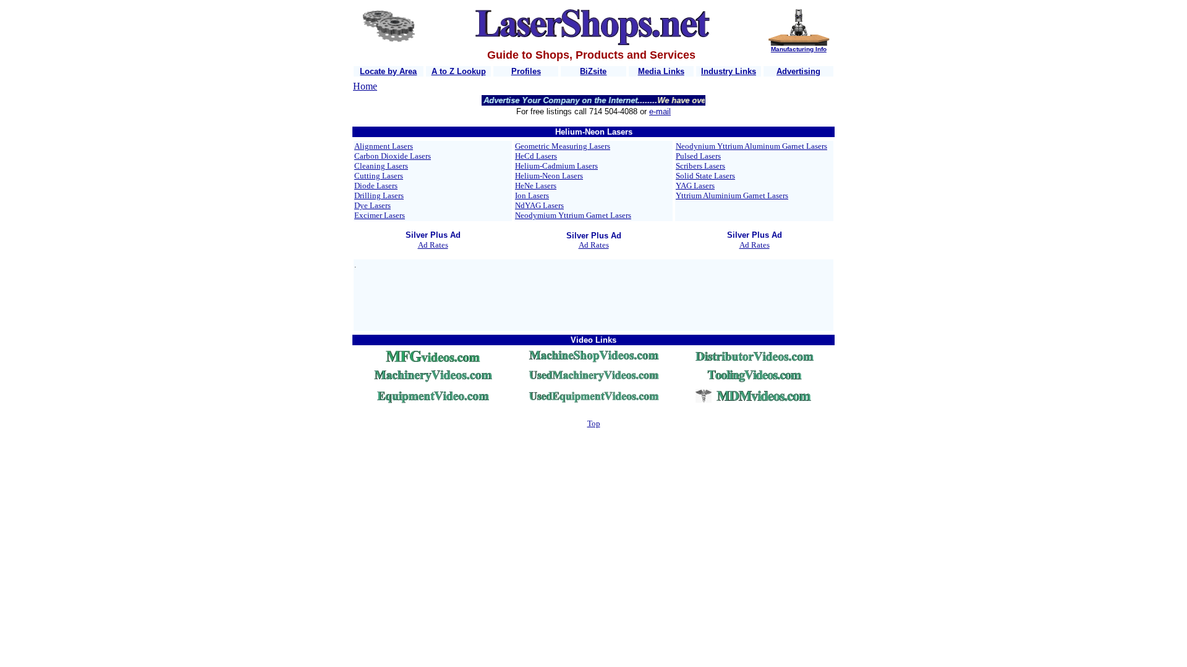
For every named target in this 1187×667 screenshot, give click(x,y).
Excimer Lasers (379, 215)
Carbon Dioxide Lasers (392, 156)
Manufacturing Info (799, 49)
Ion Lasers (532, 195)
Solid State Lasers (705, 175)
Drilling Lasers (379, 195)
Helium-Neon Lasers (549, 175)
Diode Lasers (376, 185)
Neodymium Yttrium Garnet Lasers (573, 215)
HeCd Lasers (536, 156)
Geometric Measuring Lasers (562, 146)
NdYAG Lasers (539, 205)
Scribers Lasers (700, 165)
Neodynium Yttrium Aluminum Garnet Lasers (751, 146)
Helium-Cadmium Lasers (556, 165)
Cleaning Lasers (381, 165)
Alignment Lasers (383, 146)
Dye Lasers (372, 205)
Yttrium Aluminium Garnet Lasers (732, 195)
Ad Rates (433, 245)
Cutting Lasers (378, 175)
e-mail (660, 111)
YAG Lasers (695, 185)
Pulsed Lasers (698, 156)
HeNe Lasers (535, 185)
